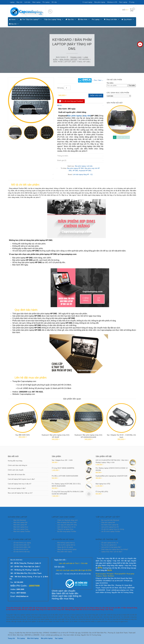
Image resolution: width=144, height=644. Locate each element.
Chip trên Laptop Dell (108, 522)
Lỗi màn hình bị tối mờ (21, 549)
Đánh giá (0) (61, 160)
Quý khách (128, 19)
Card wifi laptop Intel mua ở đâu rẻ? (19, 484)
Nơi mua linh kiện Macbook (110, 520)
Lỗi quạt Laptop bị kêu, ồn (109, 542)
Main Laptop (36, 2)
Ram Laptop (123, 2)
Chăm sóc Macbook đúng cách (67, 520)
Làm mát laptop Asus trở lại (66, 527)
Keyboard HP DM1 (85, 170)
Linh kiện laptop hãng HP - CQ (82, 174)
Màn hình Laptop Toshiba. (22, 531)
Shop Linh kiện (111, 19)
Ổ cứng (131, 2)
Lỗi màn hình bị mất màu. (22, 551)
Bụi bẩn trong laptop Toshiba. (66, 531)
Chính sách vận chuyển (15, 470)
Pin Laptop (46, 2)
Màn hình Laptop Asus (21, 527)
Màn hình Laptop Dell (20, 522)
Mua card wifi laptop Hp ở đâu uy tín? (20, 493)
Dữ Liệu (54, 2)
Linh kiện (27, 2)
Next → (100, 80)
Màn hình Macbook (20, 520)
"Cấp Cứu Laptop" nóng (52, 19)
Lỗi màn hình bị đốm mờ (21, 545)
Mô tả (59, 105)
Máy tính (19, 2)
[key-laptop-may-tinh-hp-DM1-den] (31, 133)
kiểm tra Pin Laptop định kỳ (66, 545)
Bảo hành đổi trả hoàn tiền (16, 474)
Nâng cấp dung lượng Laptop (66, 549)
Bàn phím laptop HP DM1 (75, 168)
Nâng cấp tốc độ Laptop (65, 547)
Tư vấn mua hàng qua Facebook (72, 101)
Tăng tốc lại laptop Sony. (65, 529)
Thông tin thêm (62, 156)
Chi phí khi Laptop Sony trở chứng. (112, 529)
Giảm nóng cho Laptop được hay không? (114, 549)
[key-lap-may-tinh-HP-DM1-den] (31, 100)
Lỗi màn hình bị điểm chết (22, 547)
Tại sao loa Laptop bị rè (109, 545)
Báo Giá (71, 19)
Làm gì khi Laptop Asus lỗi (110, 527)
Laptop (12, 2)
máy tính (87, 116)
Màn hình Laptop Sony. (21, 529)
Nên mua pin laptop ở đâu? (17, 488)
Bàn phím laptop (99, 2)
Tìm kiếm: (110, 83)
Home (13, 19)
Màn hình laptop (33, 638)
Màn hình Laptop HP (20, 525)
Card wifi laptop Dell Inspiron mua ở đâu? (21, 479)
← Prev (94, 80)
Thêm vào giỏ (96, 95)
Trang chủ (76, 57)
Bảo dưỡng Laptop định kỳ (66, 542)
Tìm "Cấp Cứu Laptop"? (30, 19)
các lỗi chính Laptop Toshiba (110, 531)
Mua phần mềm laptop (64, 551)
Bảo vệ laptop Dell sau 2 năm (67, 522)
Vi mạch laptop (87, 2)
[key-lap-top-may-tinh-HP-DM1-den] (15, 133)
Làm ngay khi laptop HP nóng (67, 525)
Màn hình (83, 19)
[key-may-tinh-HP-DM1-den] (47, 133)
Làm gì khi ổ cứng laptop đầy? (111, 547)
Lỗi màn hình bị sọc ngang (22, 542)
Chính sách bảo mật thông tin (17, 465)
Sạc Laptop (59, 638)
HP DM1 (75, 170)
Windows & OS (112, 2)
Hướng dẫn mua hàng (15, 461)
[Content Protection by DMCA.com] (85, 80)
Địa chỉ (13, 24)
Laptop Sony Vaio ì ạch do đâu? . (112, 551)
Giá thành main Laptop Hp (109, 525)
